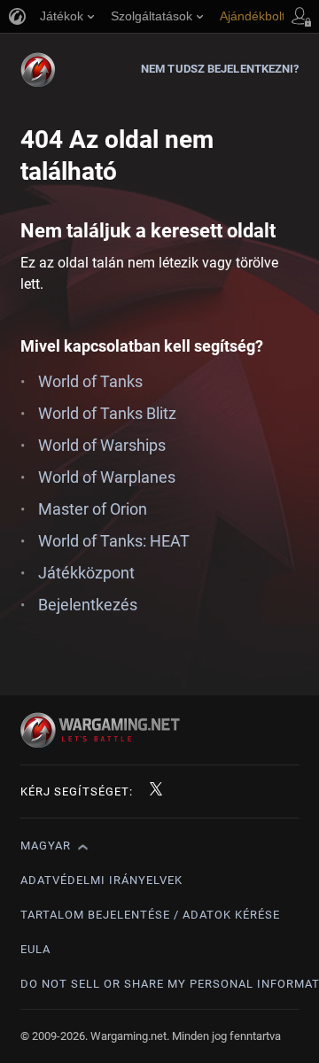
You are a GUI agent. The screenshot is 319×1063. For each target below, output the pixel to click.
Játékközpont (86, 572)
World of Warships (102, 445)
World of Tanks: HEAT (114, 541)
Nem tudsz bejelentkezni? (220, 68)
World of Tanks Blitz (107, 413)
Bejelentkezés (87, 604)
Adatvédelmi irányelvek (101, 880)
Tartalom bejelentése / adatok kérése (150, 914)
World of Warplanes (106, 477)
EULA (35, 949)
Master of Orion (92, 509)
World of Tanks (90, 381)
